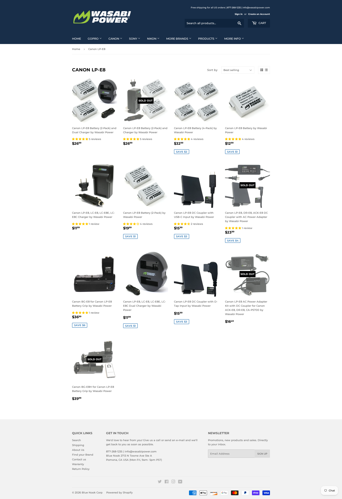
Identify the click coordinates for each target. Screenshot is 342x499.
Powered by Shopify (119, 492)
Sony (133, 38)
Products (206, 38)
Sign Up (262, 453)
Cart (262, 23)
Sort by (212, 70)
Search (76, 440)
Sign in (239, 14)
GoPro (93, 38)
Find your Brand (82, 454)
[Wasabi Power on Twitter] (160, 482)
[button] (80, 139)
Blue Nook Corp (92, 492)
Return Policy (80, 468)
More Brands (177, 38)
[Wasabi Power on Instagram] (173, 482)
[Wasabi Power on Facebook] (166, 482)
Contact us (79, 459)
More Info (233, 38)
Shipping (78, 445)
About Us (78, 449)
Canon (114, 38)
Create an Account (259, 14)
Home (76, 38)
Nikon (152, 38)
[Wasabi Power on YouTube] (180, 482)
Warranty (78, 464)
